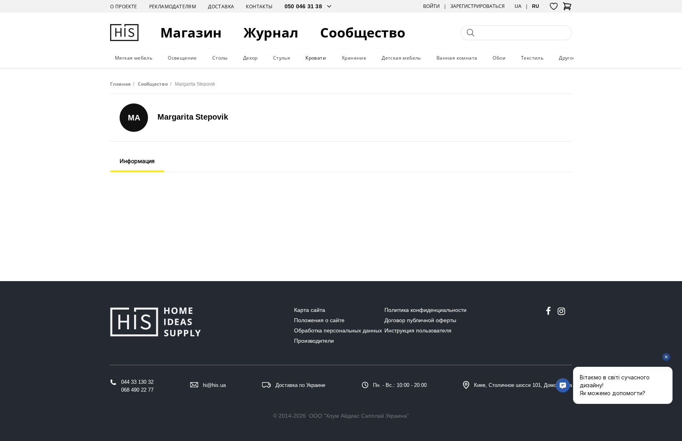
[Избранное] (553, 6)
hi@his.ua (214, 385)
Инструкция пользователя (418, 330)
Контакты (259, 6)
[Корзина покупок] (567, 8)
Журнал (271, 32)
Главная (120, 84)
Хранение (354, 57)
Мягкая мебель (133, 57)
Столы (220, 57)
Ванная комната (457, 57)
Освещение (182, 57)
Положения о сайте (319, 320)
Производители (314, 341)
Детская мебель (401, 57)
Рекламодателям (173, 6)
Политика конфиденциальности (425, 310)
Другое (567, 57)
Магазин (191, 32)
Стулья (281, 57)
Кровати (315, 57)
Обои (499, 57)
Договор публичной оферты (420, 320)
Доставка (221, 6)
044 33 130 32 (137, 382)
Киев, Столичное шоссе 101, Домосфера (523, 385)
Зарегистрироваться (477, 6)
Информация (137, 161)
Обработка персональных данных (338, 330)
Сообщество (362, 32)
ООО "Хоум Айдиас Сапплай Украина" (359, 416)
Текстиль (532, 57)
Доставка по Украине (300, 385)
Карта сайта (309, 310)
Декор (250, 57)
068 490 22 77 (137, 390)
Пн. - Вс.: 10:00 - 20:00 (400, 385)
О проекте (123, 6)
